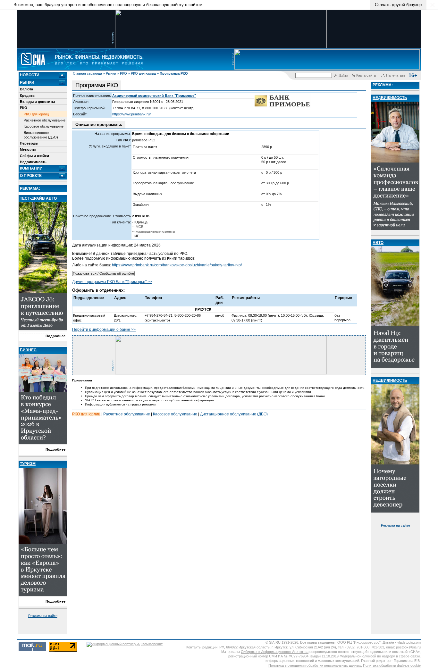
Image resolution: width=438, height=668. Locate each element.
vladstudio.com (409, 642)
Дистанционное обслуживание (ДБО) (41, 135)
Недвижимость (33, 162)
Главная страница (87, 73)
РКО (123, 73)
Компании (31, 168)
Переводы (29, 143)
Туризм (28, 464)
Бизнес (28, 350)
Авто (378, 242)
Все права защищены (317, 642)
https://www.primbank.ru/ (131, 114)
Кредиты (27, 95)
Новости (29, 75)
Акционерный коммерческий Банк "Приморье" (154, 95)
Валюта (26, 89)
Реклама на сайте (42, 616)
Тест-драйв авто (38, 198)
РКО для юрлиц (143, 73)
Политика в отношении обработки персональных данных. (315, 665)
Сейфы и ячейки (34, 156)
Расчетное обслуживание (44, 120)
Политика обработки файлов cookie (392, 665)
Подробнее (55, 336)
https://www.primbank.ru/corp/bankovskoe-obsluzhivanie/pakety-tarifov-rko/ (177, 265)
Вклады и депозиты (37, 102)
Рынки (111, 73)
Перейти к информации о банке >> (104, 329)
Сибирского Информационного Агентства (274, 652)
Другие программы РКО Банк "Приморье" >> (112, 282)
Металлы (28, 149)
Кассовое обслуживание (43, 126)
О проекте (31, 175)
